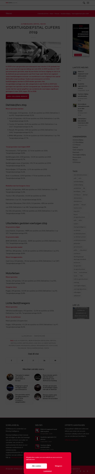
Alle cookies (36, 466)
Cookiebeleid (47, 471)
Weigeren (58, 466)
